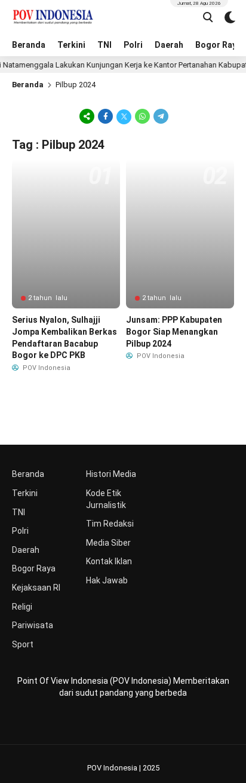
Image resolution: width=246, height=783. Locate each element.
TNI (104, 45)
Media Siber (108, 543)
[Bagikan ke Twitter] (124, 116)
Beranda (28, 45)
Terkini (71, 45)
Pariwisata (32, 625)
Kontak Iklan (109, 561)
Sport (22, 644)
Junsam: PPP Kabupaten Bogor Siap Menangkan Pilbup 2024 (174, 331)
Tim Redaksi (110, 523)
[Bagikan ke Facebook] (105, 116)
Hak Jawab (107, 580)
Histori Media (111, 474)
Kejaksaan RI (36, 587)
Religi (22, 606)
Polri (133, 45)
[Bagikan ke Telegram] (160, 116)
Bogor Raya (34, 568)
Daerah (169, 45)
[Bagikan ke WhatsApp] (142, 116)
